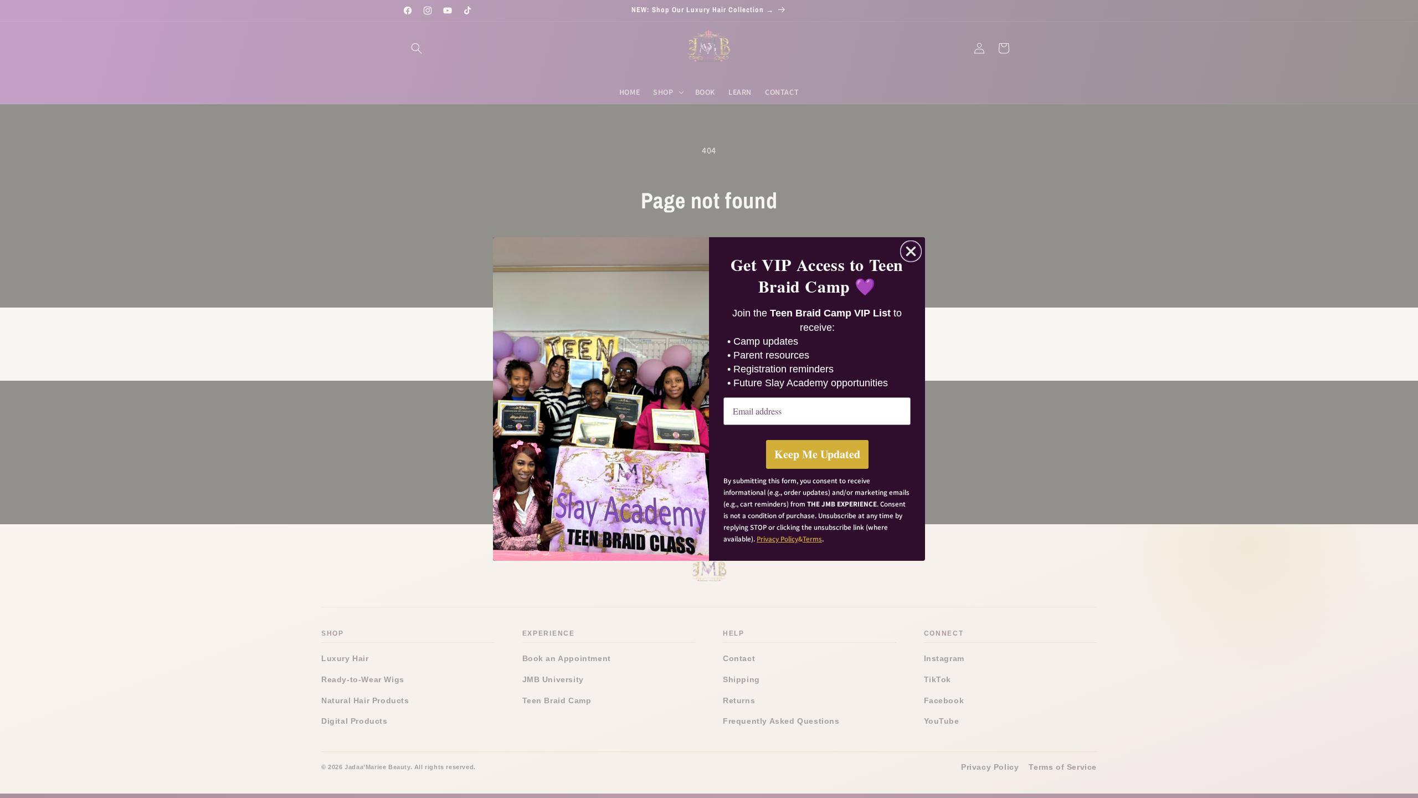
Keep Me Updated (817, 454)
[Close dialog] (911, 251)
